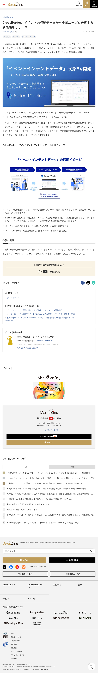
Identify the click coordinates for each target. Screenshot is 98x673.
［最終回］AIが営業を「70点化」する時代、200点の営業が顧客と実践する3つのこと (41, 499)
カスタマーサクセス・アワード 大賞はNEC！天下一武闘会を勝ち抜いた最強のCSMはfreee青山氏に (47, 488)
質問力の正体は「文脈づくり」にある (22, 509)
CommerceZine (35, 584)
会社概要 (14, 648)
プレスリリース (13, 297)
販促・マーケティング (28, 37)
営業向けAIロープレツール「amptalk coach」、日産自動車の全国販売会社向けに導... (41, 317)
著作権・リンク (16, 637)
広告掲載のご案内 (25, 574)
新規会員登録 (50, 436)
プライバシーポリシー (18, 655)
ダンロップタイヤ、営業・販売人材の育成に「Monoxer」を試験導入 (34, 310)
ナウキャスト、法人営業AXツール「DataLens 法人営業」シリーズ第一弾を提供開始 (41, 314)
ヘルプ (13, 633)
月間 (72, 467)
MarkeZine (8, 584)
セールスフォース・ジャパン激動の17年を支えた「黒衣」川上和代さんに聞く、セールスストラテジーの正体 (50, 478)
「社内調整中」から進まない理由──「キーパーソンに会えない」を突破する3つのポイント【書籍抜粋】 (49, 473)
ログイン (50, 443)
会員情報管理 (15, 640)
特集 (5, 598)
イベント (32, 598)
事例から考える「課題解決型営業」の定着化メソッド (28, 504)
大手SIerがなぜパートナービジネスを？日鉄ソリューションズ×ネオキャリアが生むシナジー (44, 522)
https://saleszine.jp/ (45, 340)
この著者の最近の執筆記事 (27, 348)
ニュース (57, 584)
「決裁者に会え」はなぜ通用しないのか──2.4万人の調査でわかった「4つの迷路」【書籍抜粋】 (45, 483)
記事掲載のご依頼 (73, 574)
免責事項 (14, 644)
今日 (25, 467)
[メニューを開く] (4, 4)
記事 (80, 584)
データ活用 (7, 37)
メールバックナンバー (50, 429)
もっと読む (9, 320)
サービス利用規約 (17, 651)
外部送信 (14, 658)
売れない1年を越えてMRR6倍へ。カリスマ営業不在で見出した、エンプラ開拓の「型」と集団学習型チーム (50, 493)
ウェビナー (16, 37)
